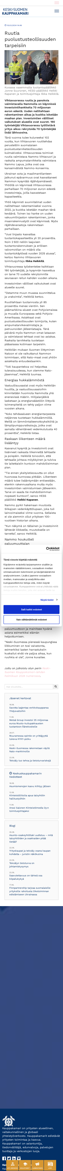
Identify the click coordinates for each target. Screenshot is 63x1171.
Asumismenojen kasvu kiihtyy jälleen (30, 786)
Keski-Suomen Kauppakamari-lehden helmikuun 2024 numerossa (27, 672)
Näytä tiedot (47, 599)
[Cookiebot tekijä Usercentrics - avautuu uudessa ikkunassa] (46, 549)
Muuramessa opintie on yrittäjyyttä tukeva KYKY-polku (28, 737)
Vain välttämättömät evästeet (31, 619)
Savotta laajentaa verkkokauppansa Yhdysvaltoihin (28, 709)
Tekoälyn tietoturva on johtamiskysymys (21, 865)
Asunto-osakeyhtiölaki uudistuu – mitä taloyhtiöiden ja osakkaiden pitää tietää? (31, 838)
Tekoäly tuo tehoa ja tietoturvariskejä (30, 760)
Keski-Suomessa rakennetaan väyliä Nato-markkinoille (29, 750)
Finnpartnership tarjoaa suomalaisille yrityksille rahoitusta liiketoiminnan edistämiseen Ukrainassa (29, 891)
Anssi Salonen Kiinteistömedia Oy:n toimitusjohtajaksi (29, 809)
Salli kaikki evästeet (31, 609)
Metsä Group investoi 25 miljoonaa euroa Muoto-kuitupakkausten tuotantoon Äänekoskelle (28, 723)
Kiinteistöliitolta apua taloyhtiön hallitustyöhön (27, 797)
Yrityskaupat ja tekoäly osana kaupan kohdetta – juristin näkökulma (29, 852)
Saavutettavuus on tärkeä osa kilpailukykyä (25, 877)
